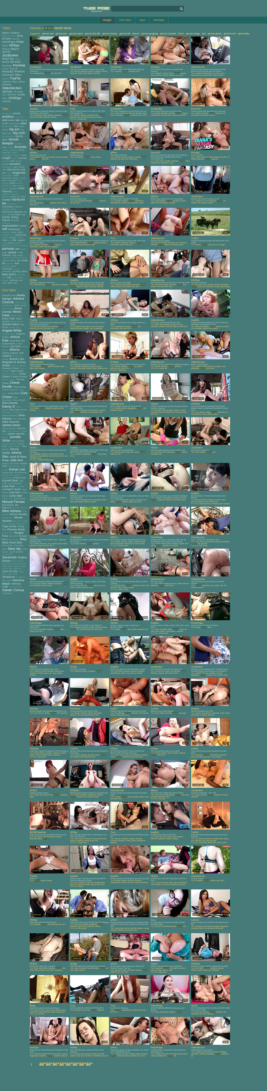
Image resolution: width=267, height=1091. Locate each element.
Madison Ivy (7, 499)
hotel (222, 713)
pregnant (113, 410)
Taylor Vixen (12, 574)
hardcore (18, 199)
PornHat (19, 65)
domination (7, 176)
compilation (7, 155)
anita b (80, 886)
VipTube (7, 91)
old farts (168, 115)
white (4, 283)
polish (96, 797)
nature (5, 237)
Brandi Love (16, 358)
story (147, 797)
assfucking (14, 123)
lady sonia (122, 370)
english (23, 178)
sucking (16, 271)
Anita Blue (15, 340)
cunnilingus (7, 167)
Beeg (20, 35)
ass (17, 120)
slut (19, 260)
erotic (4, 180)
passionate (7, 245)
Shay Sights (7, 564)
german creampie (168, 33)
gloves (50, 366)
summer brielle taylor (46, 460)
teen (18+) (9, 274)
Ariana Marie (8, 343)
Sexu (18, 74)
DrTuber (6, 38)
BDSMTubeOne (9, 36)
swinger (33, 675)
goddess (214, 968)
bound (32, 159)
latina (18, 214)
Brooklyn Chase (10, 368)
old (9, 240)
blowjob (7, 143)
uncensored (18, 278)
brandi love (82, 119)
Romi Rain (15, 542)
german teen (61, 33)
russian (5, 258)
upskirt (93, 502)
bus (165, 837)
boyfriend (136, 755)
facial (12, 183)
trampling (64, 285)
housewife (34, 247)
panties (18, 243)
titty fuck (211, 1014)
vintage (5, 280)
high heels (11, 204)
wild (15, 283)
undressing (60, 1012)
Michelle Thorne (19, 508)
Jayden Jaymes (16, 433)
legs (24, 214)
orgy (4, 243)
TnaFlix (15, 78)
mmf (101, 412)
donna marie (222, 843)
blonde (13, 139)
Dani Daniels (10, 402)
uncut (72, 456)
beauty (5, 129)
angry (117, 755)
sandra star (163, 368)
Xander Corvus (13, 590)
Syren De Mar (10, 571)
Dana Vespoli (19, 400)
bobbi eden (212, 843)
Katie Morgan (14, 466)
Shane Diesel (17, 561)
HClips (20, 41)
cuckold (5, 161)
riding (14, 255)
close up (6, 152)
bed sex (37, 1010)
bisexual (158, 285)
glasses (194, 502)
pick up (133, 673)
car (214, 73)
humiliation (62, 498)
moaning (6, 232)
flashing (37, 924)
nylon (39, 500)
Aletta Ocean (20, 305)
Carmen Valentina (10, 374)
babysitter (84, 500)
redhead (6, 255)
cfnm (164, 452)
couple (23, 155)
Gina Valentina (19, 419)
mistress (90, 797)
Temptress (8, 576)
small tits (96, 73)
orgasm (21, 240)
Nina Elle (11, 524)
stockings (7, 268)
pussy (12, 252)
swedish (113, 843)
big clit (123, 452)
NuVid (5, 62)
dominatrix (51, 837)
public (4, 252)
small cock (182, 115)
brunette (20, 147)
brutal (202, 412)
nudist (55, 408)
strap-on (17, 269)
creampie (22, 158)
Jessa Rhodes (18, 441)
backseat (37, 1054)
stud (119, 368)
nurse (32, 117)
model (13, 232)
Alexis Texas (16, 316)
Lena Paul (8, 486)
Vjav (4, 94)
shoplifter (96, 1056)
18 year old (7, 114)
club (88, 1010)
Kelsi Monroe (21, 472)
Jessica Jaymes (9, 444)
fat (11, 186)
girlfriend (6, 197)
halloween (34, 456)
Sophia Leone (20, 566)
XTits (4, 98)
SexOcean (8, 74)
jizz (25, 212)
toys (9, 277)
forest (201, 75)
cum (12, 161)
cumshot (14, 163)
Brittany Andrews (18, 366)
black (5, 139)
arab (157, 325)
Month (58, 28)
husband (6, 209)
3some (17, 113)
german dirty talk (92, 33)
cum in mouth (173, 753)
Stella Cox (17, 569)
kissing (11, 214)
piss (204, 33)
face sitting (55, 1010)
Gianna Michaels (9, 415)
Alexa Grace (7, 309)
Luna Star (15, 495)
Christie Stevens (9, 390)
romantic (203, 715)
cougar (16, 155)
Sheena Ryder (20, 564)
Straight (107, 20)
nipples (20, 237)
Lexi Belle (20, 486)
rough (20, 255)
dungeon (48, 753)
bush (162, 161)
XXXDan (14, 98)
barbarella (203, 843)
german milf (124, 33)
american (19, 117)
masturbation (10, 225)
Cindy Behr (13, 393)
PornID (5, 68)
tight (19, 275)
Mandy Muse (20, 498)
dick (23, 169)
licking (14, 217)
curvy (21, 167)
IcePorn (6, 51)
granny (183, 73)
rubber (134, 629)
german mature (76, 33)
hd (4, 203)
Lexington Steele (11, 489)
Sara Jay (14, 548)
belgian (132, 839)
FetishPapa (8, 41)
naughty (12, 237)
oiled (37, 368)
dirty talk (213, 201)
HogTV (14, 48)
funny (15, 191)
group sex (15, 196)
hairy (23, 196)
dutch (221, 839)
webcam (14, 280)
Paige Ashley (9, 526)
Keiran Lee (17, 469)
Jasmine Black (9, 428)
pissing (24, 245)
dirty (9, 173)
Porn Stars (125, 20)
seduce (212, 115)
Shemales (158, 20)
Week (67, 28)
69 (116, 671)
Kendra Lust (7, 475)
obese (123, 673)
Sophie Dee (7, 569)
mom (20, 232)
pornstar (8, 248)
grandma (176, 201)
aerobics (37, 671)
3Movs (5, 32)
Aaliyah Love (8, 295)
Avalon (5, 359)
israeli (128, 841)
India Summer (10, 421)
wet (21, 280)
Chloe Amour (19, 387)
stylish (53, 1012)
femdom (13, 188)
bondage (18, 144)
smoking (53, 924)
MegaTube (8, 58)
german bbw (243, 33)
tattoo (24, 271)
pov (17, 248)
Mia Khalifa (8, 505)
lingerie (6, 220)
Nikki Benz (17, 521)
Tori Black (20, 577)
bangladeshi (119, 326)
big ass (14, 129)
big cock (19, 133)
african (117, 839)
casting (5, 150)
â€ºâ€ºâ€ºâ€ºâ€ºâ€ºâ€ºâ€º (66, 1064)
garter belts (34, 1012)
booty (4, 147)
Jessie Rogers (14, 446)
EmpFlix (16, 39)
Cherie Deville (10, 384)
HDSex (14, 45)
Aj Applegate (7, 305)
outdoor (10, 243)
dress (43, 1010)
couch (112, 757)
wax (160, 454)
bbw (16, 126)
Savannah (9, 557)
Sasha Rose (7, 554)
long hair (15, 220)
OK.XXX (15, 61)
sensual (23, 258)
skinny (13, 260)
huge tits (18, 206)
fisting (198, 627)
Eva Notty (6, 412)
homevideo (7, 206)
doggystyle (18, 172)
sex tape (48, 585)
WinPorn (11, 94)
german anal (47, 33)
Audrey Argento (10, 353)
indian (13, 209)
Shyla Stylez (7, 566)
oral (14, 240)
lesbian (6, 217)
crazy (14, 158)
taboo (172, 585)
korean (184, 452)
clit (228, 157)
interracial (7, 211)
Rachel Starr (7, 533)
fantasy (5, 186)
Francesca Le (18, 412)
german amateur (109, 33)
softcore (9, 263)
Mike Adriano (11, 511)
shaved (5, 260)
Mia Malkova (10, 506)
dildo (4, 173)
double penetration (10, 176)
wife (10, 283)
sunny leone (163, 633)
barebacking (7, 126)
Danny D (8, 406)
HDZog (5, 49)
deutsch (135, 33)
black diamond (204, 504)
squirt (13, 266)
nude (4, 240)
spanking (6, 266)
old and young (89, 117)
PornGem (7, 65)
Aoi (23, 340)
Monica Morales (18, 514)
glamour (209, 713)
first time (44, 245)
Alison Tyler (8, 318)
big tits (19, 136)
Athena (14, 349)
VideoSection (11, 88)
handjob (6, 199)
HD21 (5, 45)
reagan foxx (82, 843)
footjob (54, 498)
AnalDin (15, 32)
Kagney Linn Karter (10, 463)
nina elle (162, 799)
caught (72, 1056)
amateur (8, 116)
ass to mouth (50, 157)
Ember (24, 410)
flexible (40, 673)
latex (62, 366)
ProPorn (20, 71)
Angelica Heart (8, 334)
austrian (118, 1054)
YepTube (6, 101)
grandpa (53, 203)
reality (20, 252)
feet (14, 185)
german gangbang (149, 33)
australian (124, 839)
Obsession (21, 524)
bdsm (21, 126)
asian (11, 120)
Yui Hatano (7, 593)
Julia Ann (16, 460)
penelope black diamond (220, 504)
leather (113, 287)
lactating (175, 245)
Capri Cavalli (16, 371)
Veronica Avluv (15, 587)
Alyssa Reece (17, 321)
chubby (21, 150)
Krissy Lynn (19, 477)
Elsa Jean (14, 409)
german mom (230, 33)
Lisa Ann (14, 492)
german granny (215, 33)
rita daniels (82, 928)
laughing (33, 500)
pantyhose (207, 970)
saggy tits (54, 247)
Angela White (12, 330)
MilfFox (18, 59)
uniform (54, 117)
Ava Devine (17, 356)
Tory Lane (6, 580)
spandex (141, 629)
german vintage (193, 33)
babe (24, 123)
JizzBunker (10, 55)
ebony (16, 178)
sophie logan (123, 546)
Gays (142, 20)
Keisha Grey (7, 472)
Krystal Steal (10, 480)
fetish (21, 188)
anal (4, 120)
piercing (16, 245)
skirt (133, 287)
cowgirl (6, 157)
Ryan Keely (7, 545)
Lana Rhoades (15, 483)
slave (50, 500)
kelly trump (203, 546)
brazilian (158, 452)
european (12, 180)
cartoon (176, 410)
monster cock (8, 235)
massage (6, 223)
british (10, 147)
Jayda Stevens (13, 431)
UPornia (6, 84)
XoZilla (21, 94)
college (14, 153)
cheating (13, 150)
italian (133, 841)
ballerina (37, 285)
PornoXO (7, 71)
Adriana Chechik (13, 300)
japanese (18, 211)
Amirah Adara (10, 324)
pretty (23, 249)
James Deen (11, 425)
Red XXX (13, 536)
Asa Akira (15, 346)
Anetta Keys (15, 327)
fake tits (19, 183)
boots (185, 1054)
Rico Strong (14, 539)
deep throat (13, 169)
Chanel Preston (19, 376)
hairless (178, 412)
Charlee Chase (8, 380)
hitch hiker (58, 73)
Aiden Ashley (20, 303)
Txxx (14, 81)
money (178, 500)
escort (222, 73)
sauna (206, 115)
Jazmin (5, 437)
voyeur (141, 203)
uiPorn (21, 81)
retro (92, 157)
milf (4, 229)
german (15, 194)
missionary (14, 229)
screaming (14, 258)
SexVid (5, 78)
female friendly (163, 412)
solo (17, 263)
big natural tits (8, 136)
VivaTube (18, 91)
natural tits (20, 235)
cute (4, 169)
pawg (132, 757)
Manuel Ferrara (13, 502)
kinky (4, 215)
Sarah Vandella (16, 552)
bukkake (158, 498)
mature (23, 226)
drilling (171, 795)
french (181, 33)
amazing (87, 1054)
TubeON (6, 81)
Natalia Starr (7, 518)
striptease (6, 271)
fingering (7, 191)
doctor (124, 408)
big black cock (86, 410)
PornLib (14, 68)
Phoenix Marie (16, 529)
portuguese (141, 841)
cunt (15, 167)
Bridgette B (9, 362)
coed (78, 1056)
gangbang (6, 194)
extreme (154, 245)
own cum (64, 456)
